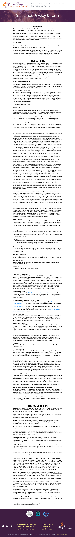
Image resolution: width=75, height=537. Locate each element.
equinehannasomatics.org (44, 292)
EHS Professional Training (40, 6)
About (33, 4)
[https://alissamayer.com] (65, 526)
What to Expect (44, 4)
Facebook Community (47, 529)
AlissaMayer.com (32, 292)
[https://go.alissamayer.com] (15, 5)
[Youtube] (11, 526)
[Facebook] (3, 526)
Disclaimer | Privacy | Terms (61, 534)
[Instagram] (7, 526)
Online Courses (58, 4)
